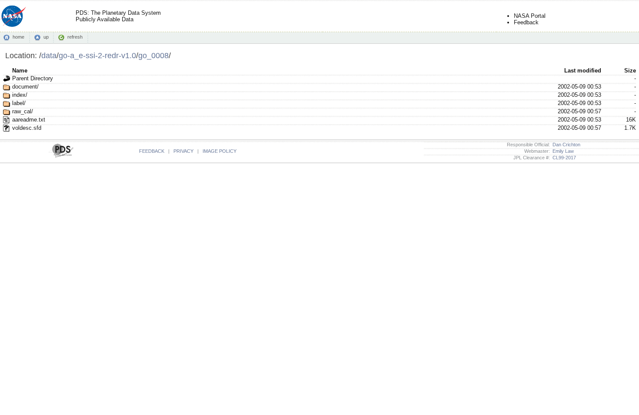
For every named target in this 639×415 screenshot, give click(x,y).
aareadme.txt (28, 119)
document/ (25, 86)
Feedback (526, 22)
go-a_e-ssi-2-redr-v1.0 (97, 55)
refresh (75, 37)
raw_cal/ (22, 111)
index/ (19, 95)
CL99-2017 (563, 157)
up (46, 37)
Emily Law (562, 151)
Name (19, 70)
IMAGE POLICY (219, 151)
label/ (19, 103)
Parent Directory (32, 78)
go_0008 (153, 55)
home (18, 37)
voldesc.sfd (26, 128)
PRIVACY (183, 151)
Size (630, 70)
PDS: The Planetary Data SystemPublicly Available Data (118, 16)
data (49, 55)
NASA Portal (530, 16)
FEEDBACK (151, 151)
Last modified (582, 70)
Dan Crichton (565, 144)
